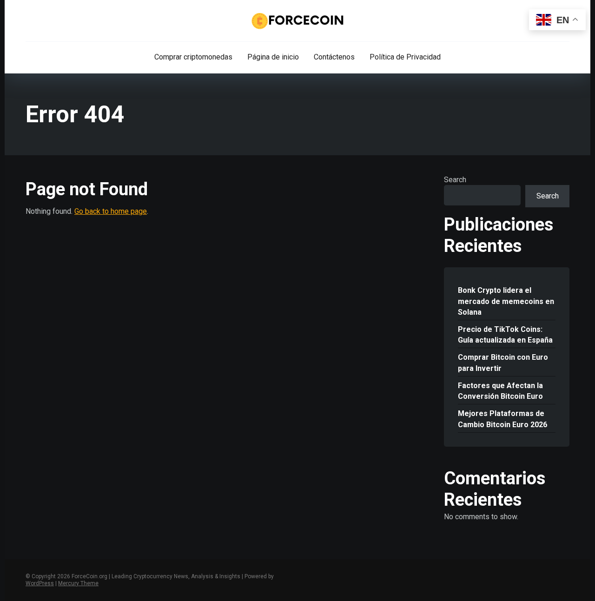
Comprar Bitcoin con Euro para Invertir (503, 362)
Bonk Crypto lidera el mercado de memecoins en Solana (506, 301)
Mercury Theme (78, 583)
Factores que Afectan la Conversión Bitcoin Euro (500, 391)
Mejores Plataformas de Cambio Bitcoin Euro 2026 (502, 419)
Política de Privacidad (405, 57)
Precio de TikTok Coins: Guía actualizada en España (505, 334)
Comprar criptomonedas (193, 57)
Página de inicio (273, 57)
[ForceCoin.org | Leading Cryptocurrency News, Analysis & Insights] (297, 21)
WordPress (40, 583)
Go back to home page (110, 211)
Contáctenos (334, 57)
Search (455, 179)
